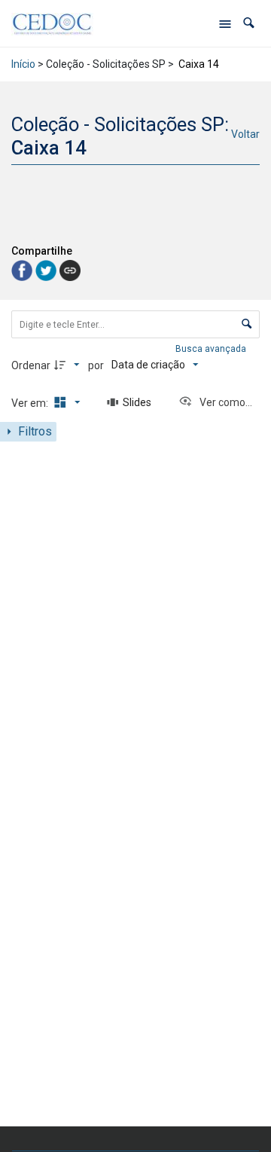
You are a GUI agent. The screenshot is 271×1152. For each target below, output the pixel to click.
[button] (249, 23)
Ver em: (30, 403)
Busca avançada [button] (211, 349)
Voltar (245, 134)
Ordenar (30, 365)
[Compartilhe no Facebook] (23, 269)
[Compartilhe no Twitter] (47, 269)
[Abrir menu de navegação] (225, 23)
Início (23, 64)
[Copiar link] (70, 270)
